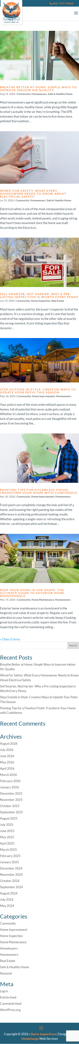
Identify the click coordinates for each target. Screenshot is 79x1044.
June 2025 (7, 831)
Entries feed (8, 997)
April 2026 (7, 768)
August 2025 (8, 818)
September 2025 (11, 812)
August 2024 (8, 893)
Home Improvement (43, 396)
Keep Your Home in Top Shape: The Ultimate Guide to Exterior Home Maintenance (32, 593)
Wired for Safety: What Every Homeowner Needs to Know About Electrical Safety (33, 193)
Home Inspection (40, 300)
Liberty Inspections (42, 1034)
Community (23, 93)
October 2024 (9, 881)
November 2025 (11, 800)
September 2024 (11, 887)
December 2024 (11, 868)
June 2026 (7, 756)
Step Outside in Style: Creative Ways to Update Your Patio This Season (38, 391)
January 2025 (9, 862)
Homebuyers (9, 948)
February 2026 (10, 781)
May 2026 (7, 762)
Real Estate (57, 300)
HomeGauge (30, 1039)
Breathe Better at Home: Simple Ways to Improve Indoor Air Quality (38, 88)
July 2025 (6, 825)
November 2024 (11, 874)
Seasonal (6, 973)
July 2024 (6, 899)
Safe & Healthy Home (60, 93)
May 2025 (7, 837)
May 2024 (7, 906)
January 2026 (9, 787)
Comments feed (10, 1003)
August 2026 (8, 743)
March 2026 (8, 775)
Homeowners (39, 93)
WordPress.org (10, 1010)
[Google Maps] (41, 1028)
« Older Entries (10, 639)
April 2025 (7, 843)
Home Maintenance (43, 599)
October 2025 (9, 806)
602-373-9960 (63, 3)
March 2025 (8, 849)
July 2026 (6, 750)
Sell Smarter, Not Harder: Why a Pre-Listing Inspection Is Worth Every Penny (39, 295)
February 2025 (10, 856)
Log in (4, 991)
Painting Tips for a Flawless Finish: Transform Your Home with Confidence (38, 491)
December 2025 (11, 793)
